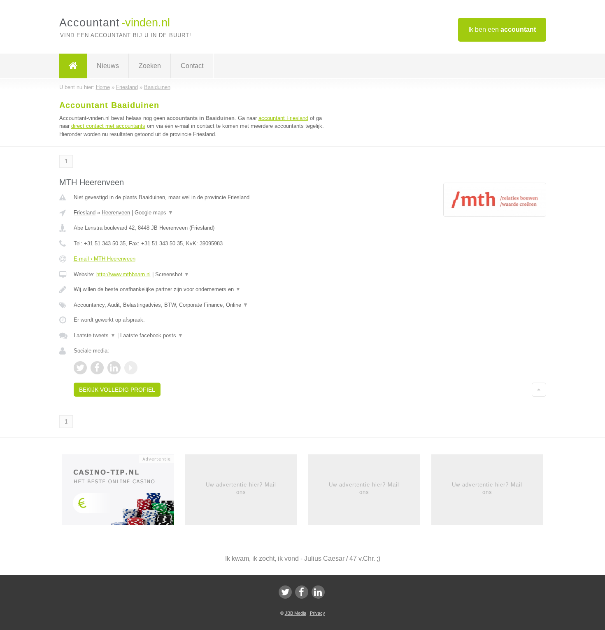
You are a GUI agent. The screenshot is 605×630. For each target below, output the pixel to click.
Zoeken (150, 65)
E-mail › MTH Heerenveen (104, 259)
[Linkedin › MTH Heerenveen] (114, 367)
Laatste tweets (95, 335)
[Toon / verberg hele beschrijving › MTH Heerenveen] (200, 289)
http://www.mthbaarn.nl (123, 274)
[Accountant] (73, 66)
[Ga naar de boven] (539, 390)
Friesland (84, 212)
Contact (192, 65)
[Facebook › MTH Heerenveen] (97, 367)
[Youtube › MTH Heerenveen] (130, 367)
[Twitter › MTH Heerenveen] (80, 367)
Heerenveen (116, 212)
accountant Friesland (283, 118)
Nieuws (108, 65)
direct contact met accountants (108, 126)
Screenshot (172, 274)
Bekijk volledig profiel (117, 389)
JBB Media (295, 613)
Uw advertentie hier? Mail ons (241, 488)
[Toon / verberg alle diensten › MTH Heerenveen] (200, 305)
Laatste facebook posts (151, 335)
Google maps (154, 212)
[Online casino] (123, 492)
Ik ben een (502, 29)
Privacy (317, 613)
